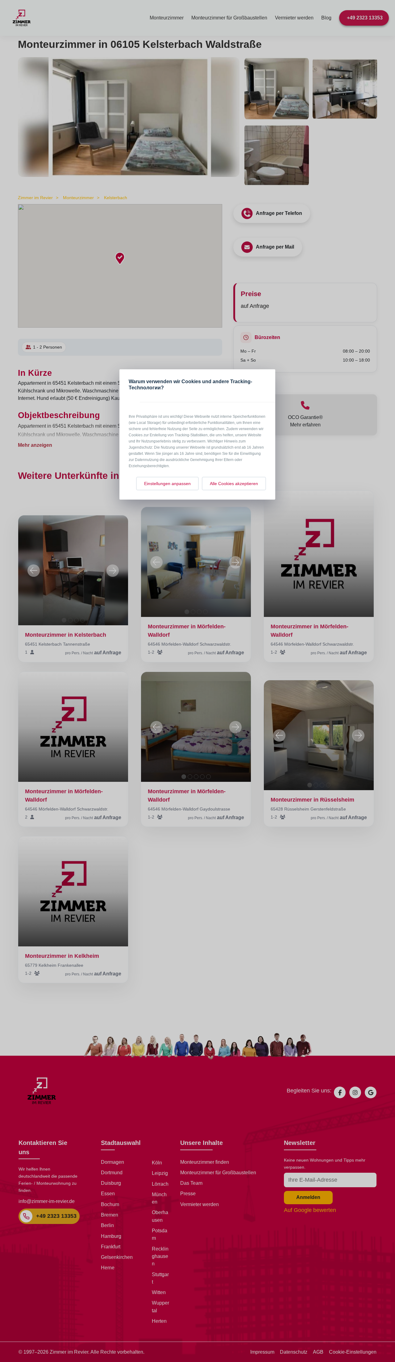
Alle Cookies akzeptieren (234, 483)
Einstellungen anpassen (167, 483)
